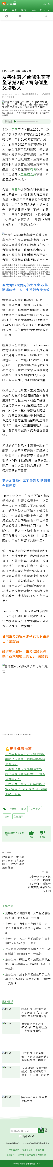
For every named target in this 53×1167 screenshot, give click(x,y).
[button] (49, 10)
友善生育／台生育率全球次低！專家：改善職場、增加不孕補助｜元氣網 (27, 928)
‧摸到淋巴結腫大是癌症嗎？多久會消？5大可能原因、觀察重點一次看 (26, 789)
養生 (14, 10)
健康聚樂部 (27, 1150)
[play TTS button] (15, 121)
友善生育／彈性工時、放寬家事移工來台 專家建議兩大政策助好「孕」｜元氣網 (28, 963)
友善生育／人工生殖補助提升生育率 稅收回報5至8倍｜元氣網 (27, 941)
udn (4, 70)
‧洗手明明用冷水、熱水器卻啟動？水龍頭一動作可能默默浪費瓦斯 (25, 759)
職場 (33, 169)
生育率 (13, 129)
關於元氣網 (14, 1150)
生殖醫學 (14, 189)
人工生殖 (24, 174)
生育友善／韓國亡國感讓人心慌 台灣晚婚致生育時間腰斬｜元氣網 (28, 951)
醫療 (23, 10)
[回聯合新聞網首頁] (4, 4)
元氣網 (11, 70)
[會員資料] (44, 4)
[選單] (49, 4)
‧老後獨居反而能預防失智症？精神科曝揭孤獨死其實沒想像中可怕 (25, 774)
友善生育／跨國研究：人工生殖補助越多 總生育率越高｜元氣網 (27, 915)
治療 (33, 174)
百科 (33, 10)
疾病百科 (11, 1155)
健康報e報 (28, 1136)
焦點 (4, 10)
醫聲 (18, 70)
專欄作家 (42, 1155)
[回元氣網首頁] (11, 3)
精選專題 (40, 1150)
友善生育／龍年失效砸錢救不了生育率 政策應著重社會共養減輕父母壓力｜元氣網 (28, 978)
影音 (42, 10)
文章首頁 (31, 1155)
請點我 (14, 641)
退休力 (21, 1155)
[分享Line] (19, 16)
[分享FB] (6, 16)
